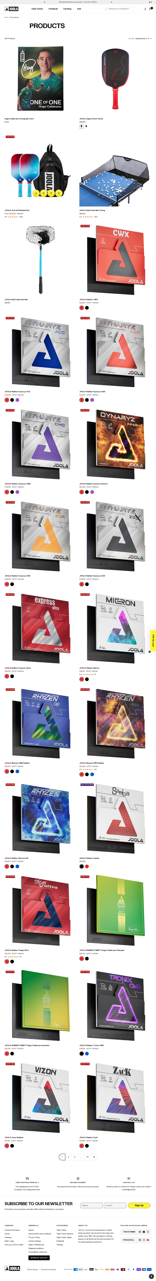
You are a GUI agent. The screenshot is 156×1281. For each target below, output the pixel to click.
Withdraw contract (39, 1258)
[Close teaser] (149, 652)
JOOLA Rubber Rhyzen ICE (17, 858)
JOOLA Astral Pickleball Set (17, 210)
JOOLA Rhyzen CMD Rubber (17, 763)
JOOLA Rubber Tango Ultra (17, 950)
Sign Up (139, 1205)
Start (6, 17)
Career (7, 1234)
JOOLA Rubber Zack (88, 1137)
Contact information (12, 1230)
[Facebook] (140, 1232)
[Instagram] (148, 1232)
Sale (79, 9)
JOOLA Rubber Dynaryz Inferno (93, 484)
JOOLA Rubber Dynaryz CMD (18, 484)
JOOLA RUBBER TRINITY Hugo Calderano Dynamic (27, 1045)
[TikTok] (144, 1232)
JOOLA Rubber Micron (89, 668)
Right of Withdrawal (36, 1245)
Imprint (31, 1230)
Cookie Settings (34, 1241)
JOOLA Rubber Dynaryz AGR (92, 392)
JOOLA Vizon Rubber (14, 1137)
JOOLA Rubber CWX (88, 300)
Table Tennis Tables (64, 1237)
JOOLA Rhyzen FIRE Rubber (91, 763)
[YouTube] (148, 1240)
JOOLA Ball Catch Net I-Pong (92, 210)
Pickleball (53, 9)
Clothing (67, 9)
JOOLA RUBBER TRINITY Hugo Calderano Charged (101, 950)
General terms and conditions (39, 1234)
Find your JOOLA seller (14, 1245)
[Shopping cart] (150, 9)
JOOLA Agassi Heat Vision (91, 119)
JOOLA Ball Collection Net (16, 300)
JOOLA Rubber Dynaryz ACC (17, 392)
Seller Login (9, 1241)
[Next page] (94, 1157)
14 (88, 1157)
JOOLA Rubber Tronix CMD (91, 1045)
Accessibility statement (37, 1252)
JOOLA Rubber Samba (89, 858)
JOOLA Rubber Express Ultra (18, 668)
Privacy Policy (34, 1237)
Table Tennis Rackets (64, 1234)
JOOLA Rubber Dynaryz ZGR (17, 576)
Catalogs (8, 1237)
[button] (153, 640)
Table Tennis (37, 9)
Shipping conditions (36, 1248)
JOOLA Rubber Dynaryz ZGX (92, 576)
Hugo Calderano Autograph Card (19, 119)
